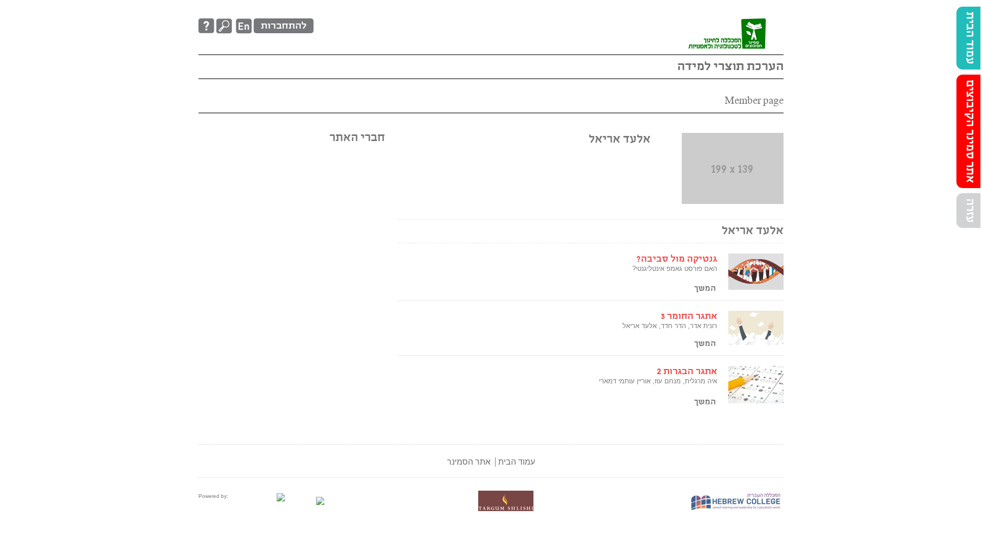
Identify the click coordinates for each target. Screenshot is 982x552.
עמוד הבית (969, 38)
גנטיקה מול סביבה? (676, 259)
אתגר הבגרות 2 (687, 371)
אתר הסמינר (468, 461)
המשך (705, 288)
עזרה (969, 210)
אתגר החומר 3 (689, 316)
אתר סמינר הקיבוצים (969, 131)
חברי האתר (357, 138)
